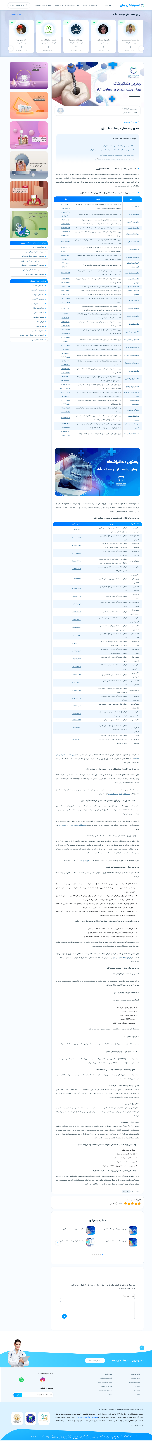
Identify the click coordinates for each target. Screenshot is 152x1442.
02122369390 (76, 530)
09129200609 (65, 235)
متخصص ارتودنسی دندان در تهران (32, 260)
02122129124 (76, 739)
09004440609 (65, 365)
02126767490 (65, 345)
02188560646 (76, 545)
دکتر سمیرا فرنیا (134, 214)
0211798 (65, 314)
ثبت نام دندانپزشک (106, 1378)
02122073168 (76, 698)
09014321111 (65, 341)
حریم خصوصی (135, 1378)
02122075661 (76, 588)
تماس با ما (137, 1390)
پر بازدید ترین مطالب (105, 1390)
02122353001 (65, 232)
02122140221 (76, 727)
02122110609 (65, 361)
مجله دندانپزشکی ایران (105, 1382)
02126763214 (76, 643)
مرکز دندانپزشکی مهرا (132, 363)
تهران (135, 122)
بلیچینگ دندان (39, 312)
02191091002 (65, 318)
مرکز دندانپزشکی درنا (132, 234)
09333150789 (65, 418)
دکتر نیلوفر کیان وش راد (131, 355)
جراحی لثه (40, 321)
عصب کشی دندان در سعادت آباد (119, 794)
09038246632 (65, 357)
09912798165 (65, 392)
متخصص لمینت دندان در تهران (33, 269)
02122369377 (65, 302)
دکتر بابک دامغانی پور (132, 241)
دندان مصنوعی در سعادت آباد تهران (74, 1229)
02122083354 (65, 273)
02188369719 (65, 384)
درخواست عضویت (41, 5)
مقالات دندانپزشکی (38, 339)
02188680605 (76, 569)
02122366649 (65, 400)
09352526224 (65, 228)
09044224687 (65, 298)
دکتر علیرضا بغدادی (133, 316)
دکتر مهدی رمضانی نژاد (131, 339)
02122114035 (65, 247)
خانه (106, 5)
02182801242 (65, 423)
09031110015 (65, 349)
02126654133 (65, 204)
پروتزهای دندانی (38, 317)
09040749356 (65, 373)
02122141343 (76, 659)
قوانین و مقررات (135, 1374)
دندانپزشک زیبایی (38, 330)
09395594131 (65, 427)
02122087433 (65, 329)
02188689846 (65, 286)
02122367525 (76, 635)
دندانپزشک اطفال (38, 308)
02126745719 (65, 369)
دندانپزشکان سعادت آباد (83, 860)
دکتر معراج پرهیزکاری (132, 379)
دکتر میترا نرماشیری (132, 257)
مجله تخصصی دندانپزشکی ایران (65, 5)
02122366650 (65, 404)
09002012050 (65, 380)
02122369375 (65, 282)
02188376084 (65, 435)
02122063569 (76, 553)
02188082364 (65, 408)
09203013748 (65, 208)
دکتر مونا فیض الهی (132, 347)
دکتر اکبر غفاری (134, 300)
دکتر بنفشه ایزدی (133, 324)
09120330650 (65, 224)
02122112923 (65, 322)
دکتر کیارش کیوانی (133, 410)
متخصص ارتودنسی (37, 290)
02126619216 (65, 376)
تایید (18, 1395)
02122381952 (76, 682)
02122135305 (76, 612)
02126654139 (76, 720)
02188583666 (76, 596)
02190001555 (65, 263)
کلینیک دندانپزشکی (37, 303)
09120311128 (65, 308)
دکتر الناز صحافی (133, 308)
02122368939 (76, 604)
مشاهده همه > (16, 14)
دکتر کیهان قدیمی (133, 228)
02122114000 (65, 353)
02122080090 (65, 220)
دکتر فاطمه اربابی (133, 249)
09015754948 (65, 212)
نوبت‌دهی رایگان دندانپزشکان (88, 1417)
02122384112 (76, 627)
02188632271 (76, 714)
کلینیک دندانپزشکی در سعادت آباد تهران (72, 1241)
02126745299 (65, 337)
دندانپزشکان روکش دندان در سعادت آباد (72, 825)
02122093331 (76, 579)
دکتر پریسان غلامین (132, 331)
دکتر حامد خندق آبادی (132, 273)
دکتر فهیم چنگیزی (133, 286)
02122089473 (76, 651)
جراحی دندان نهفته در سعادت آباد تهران (114, 1229)
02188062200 (76, 690)
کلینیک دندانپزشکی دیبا (131, 433)
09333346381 (65, 388)
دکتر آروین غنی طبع (132, 386)
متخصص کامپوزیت (37, 299)
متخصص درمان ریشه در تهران (34, 274)
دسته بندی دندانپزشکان (90, 5)
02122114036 (65, 251)
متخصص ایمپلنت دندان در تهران (33, 256)
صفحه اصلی (108, 1374)
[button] (57, 1242)
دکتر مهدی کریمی (133, 222)
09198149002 (65, 267)
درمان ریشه (126, 122)
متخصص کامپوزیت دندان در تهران (32, 265)
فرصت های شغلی (134, 1382)
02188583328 (76, 561)
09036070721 (65, 326)
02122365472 (76, 537)
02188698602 (76, 706)
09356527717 (65, 333)
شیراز (138, 1394)
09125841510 (65, 255)
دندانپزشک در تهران (37, 247)
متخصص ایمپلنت (38, 294)
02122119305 (76, 620)
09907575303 (65, 290)
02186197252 (65, 431)
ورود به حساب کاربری (17, 5)
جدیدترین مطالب (106, 1386)
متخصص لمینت (38, 285)
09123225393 (65, 241)
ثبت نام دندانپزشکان (95, 1360)
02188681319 (76, 667)
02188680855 (76, 674)
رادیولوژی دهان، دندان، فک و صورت (32, 335)
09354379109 (65, 259)
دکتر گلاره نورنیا (134, 371)
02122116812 (65, 396)
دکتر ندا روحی (134, 206)
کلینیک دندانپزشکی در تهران (35, 251)
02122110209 (65, 216)
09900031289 (65, 412)
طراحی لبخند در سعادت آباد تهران (116, 1241)
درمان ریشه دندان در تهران (122, 957)
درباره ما (137, 1386)
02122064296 (65, 279)
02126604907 (65, 294)
